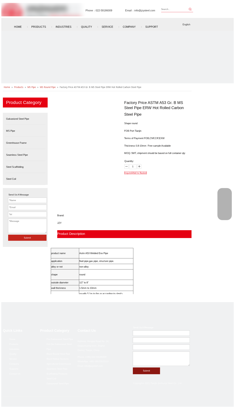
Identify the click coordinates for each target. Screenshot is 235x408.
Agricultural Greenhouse (59, 364)
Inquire (128, 173)
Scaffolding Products (57, 373)
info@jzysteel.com (144, 10)
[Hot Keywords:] (190, 9)
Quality (12, 354)
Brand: (60, 215)
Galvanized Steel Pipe (58, 383)
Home (12, 339)
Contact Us (14, 373)
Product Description (71, 233)
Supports (13, 368)
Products (13, 344)
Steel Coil (51, 378)
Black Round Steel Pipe (58, 354)
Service (13, 359)
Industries (14, 349)
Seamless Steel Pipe (57, 368)
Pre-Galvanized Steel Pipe (60, 339)
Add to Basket (140, 173)
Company (14, 364)
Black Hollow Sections (58, 359)
